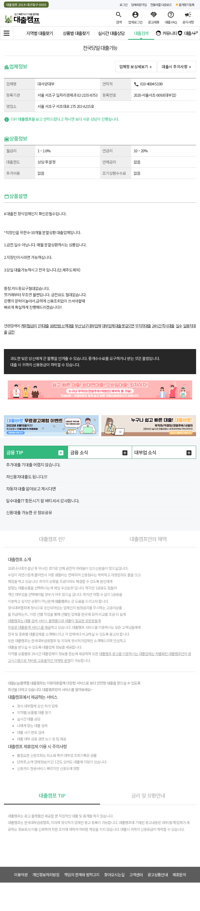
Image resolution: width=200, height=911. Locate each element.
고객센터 (136, 874)
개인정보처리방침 (45, 874)
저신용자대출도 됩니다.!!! (26, 476)
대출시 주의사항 (174, 66)
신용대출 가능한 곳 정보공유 (29, 512)
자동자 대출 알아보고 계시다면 (31, 488)
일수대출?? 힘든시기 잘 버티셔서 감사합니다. (42, 500)
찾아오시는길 (114, 874)
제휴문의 (179, 874)
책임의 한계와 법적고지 (81, 874)
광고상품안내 (157, 874)
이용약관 (21, 874)
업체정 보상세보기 (133, 66)
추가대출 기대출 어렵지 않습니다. (33, 464)
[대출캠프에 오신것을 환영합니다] (22, 17)
